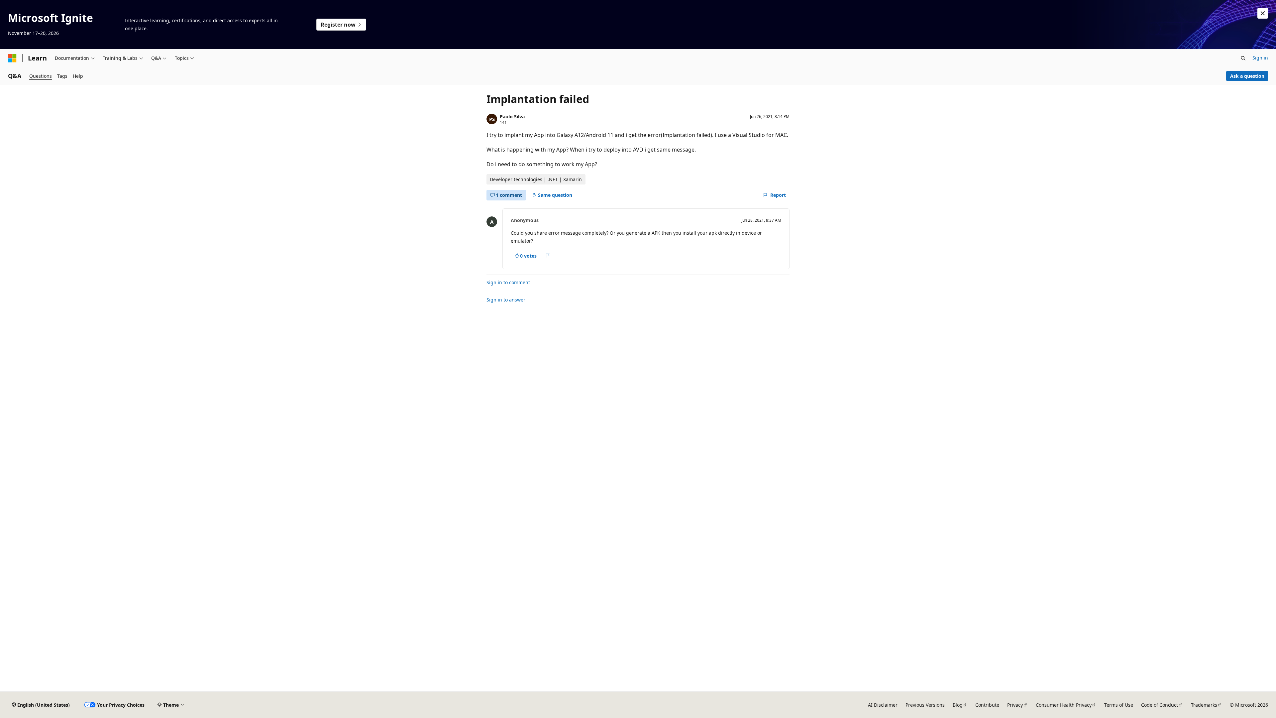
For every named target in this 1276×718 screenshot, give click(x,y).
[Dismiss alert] (1262, 13)
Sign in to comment (508, 282)
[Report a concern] (548, 256)
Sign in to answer (505, 300)
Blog (958, 705)
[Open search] (1243, 58)
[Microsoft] (12, 58)
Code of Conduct (1159, 705)
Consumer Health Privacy (1064, 705)
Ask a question (1247, 76)
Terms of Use (1118, 705)
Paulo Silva (512, 116)
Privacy (1015, 705)
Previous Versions (925, 705)
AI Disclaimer (883, 705)
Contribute (987, 705)
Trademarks (1204, 705)
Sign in (1260, 58)
